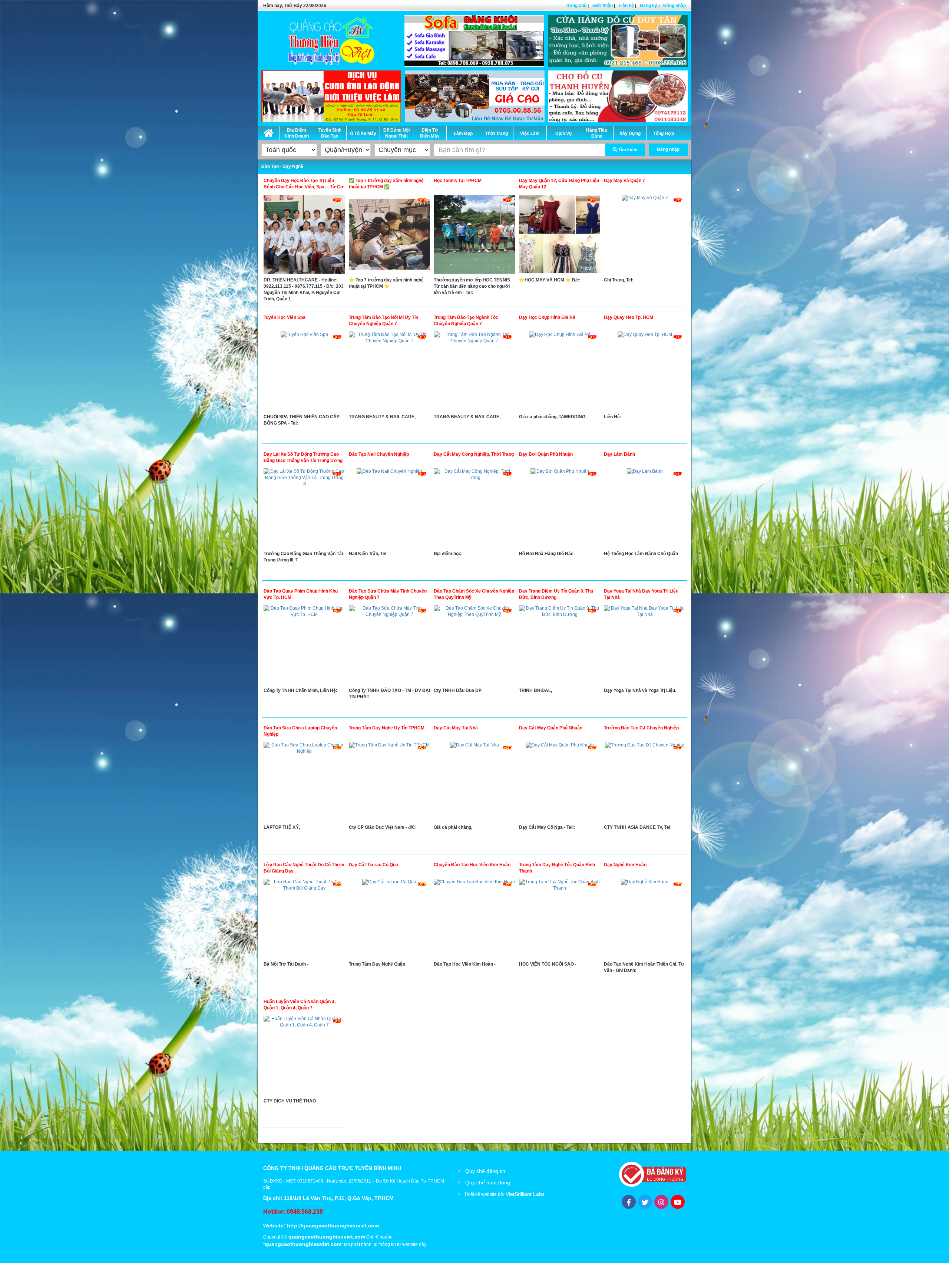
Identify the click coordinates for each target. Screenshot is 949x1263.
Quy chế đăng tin (485, 1171)
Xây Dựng (630, 133)
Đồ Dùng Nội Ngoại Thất (396, 133)
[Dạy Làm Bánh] (644, 509)
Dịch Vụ (563, 133)
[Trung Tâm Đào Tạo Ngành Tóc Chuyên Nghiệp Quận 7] (474, 373)
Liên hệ (626, 5)
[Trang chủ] (269, 131)
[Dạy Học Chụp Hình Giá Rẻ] (560, 373)
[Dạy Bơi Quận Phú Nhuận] (560, 509)
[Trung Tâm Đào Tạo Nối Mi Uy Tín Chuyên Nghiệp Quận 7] (389, 373)
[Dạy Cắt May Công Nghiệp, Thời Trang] (474, 509)
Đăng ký (648, 5)
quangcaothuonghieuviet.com (326, 1237)
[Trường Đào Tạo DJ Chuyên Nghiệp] (644, 783)
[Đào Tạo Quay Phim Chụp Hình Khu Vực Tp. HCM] (304, 646)
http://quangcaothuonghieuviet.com (333, 1226)
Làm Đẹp (463, 133)
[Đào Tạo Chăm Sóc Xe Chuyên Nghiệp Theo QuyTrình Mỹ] (474, 646)
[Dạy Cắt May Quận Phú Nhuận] (560, 783)
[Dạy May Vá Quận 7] (644, 236)
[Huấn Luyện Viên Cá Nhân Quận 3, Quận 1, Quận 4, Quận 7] (304, 1057)
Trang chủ (576, 5)
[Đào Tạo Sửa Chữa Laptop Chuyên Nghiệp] (304, 783)
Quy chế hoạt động (487, 1182)
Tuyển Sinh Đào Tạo (329, 133)
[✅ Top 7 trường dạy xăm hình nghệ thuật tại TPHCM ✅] (389, 236)
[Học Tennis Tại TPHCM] (474, 236)
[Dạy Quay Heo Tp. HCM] (644, 373)
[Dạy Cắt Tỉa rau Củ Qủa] (389, 920)
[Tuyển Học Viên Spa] (304, 373)
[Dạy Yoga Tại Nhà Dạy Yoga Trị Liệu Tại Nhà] (644, 646)
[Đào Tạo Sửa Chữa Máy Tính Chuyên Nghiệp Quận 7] (389, 646)
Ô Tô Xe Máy (363, 133)
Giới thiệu (602, 5)
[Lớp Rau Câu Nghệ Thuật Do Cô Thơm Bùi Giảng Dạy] (304, 920)
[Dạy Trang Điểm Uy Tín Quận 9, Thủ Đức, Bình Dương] (560, 646)
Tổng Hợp (663, 133)
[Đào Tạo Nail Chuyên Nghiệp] (389, 509)
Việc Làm (530, 133)
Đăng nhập (674, 5)
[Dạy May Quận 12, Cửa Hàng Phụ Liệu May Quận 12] (560, 236)
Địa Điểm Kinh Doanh (296, 133)
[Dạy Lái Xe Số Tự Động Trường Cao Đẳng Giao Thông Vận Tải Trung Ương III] (304, 509)
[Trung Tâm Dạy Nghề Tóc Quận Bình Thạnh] (560, 920)
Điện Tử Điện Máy (430, 133)
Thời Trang (496, 133)
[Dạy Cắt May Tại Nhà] (474, 783)
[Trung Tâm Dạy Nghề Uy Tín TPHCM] (389, 783)
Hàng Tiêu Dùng (596, 133)
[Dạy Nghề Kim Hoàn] (644, 920)
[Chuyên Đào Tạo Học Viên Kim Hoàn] (474, 920)
